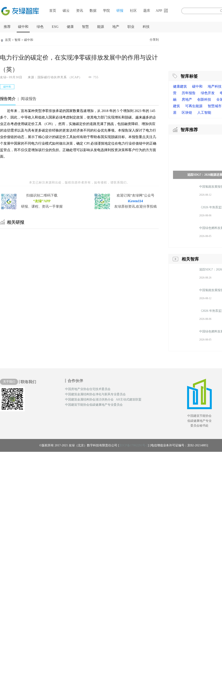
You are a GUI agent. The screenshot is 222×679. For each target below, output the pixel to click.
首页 (52, 10)
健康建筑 (180, 86)
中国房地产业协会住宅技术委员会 (88, 389)
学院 (106, 10)
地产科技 (215, 86)
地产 (115, 26)
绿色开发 (208, 93)
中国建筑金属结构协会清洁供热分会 (89, 399)
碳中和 (23, 26)
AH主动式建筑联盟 (128, 399)
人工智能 (204, 112)
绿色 (40, 26)
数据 (93, 10)
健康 (70, 26)
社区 (133, 10)
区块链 (187, 112)
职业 (130, 26)
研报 (119, 10)
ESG (55, 26)
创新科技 (204, 99)
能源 (100, 26)
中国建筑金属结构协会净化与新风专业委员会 (95, 394)
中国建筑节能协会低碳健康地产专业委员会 (94, 404)
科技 (146, 26)
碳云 (66, 10)
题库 (146, 10)
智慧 (85, 26)
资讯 (79, 10)
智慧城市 (215, 106)
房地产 (187, 99)
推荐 (7, 26)
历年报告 (189, 93)
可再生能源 (193, 106)
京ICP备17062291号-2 (133, 445)
